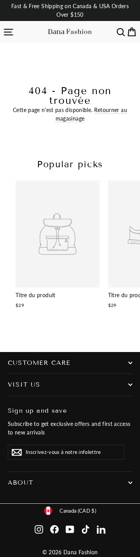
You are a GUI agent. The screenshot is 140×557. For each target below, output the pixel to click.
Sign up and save (37, 410)
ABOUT (20, 482)
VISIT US (24, 384)
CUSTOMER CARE (39, 362)
